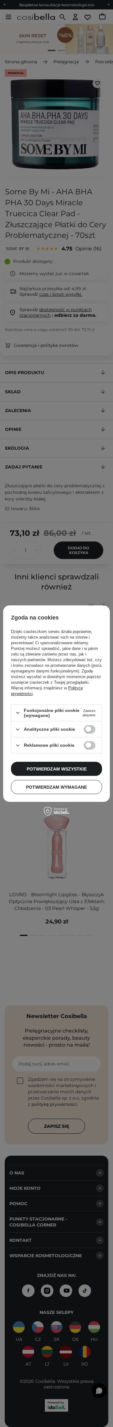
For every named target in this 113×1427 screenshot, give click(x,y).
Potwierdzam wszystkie (57, 768)
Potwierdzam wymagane (56, 787)
